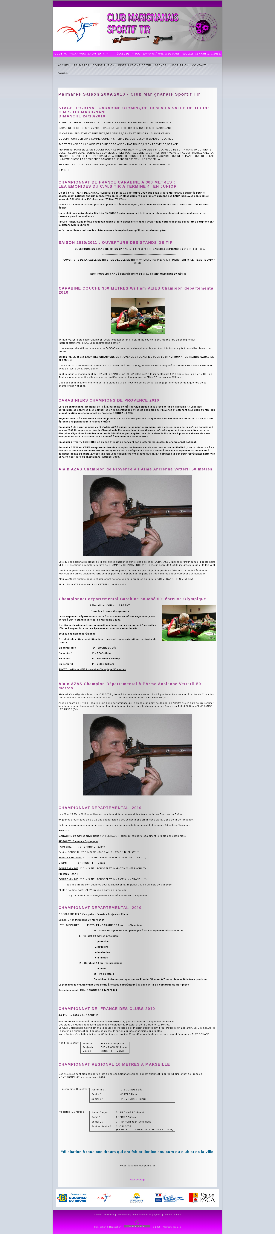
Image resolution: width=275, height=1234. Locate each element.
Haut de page (137, 1179)
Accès (177, 1214)
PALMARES (81, 65)
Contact (168, 1214)
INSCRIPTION (179, 65)
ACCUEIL (64, 65)
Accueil (98, 1214)
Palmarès (109, 1214)
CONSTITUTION (104, 65)
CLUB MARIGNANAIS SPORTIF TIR (81, 53)
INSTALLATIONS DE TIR (134, 65)
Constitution (123, 1214)
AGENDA (160, 65)
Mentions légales (172, 1227)
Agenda (157, 1214)
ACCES (63, 72)
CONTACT (199, 65)
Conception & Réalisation (107, 1227)
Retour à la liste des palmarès (137, 1165)
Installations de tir (141, 1214)
